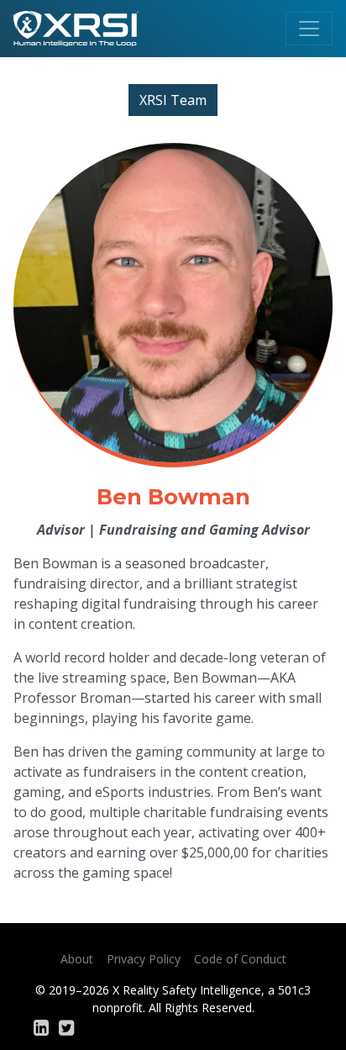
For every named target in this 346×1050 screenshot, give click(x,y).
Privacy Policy (144, 959)
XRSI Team (173, 100)
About (76, 959)
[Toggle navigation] (309, 28)
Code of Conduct (240, 959)
